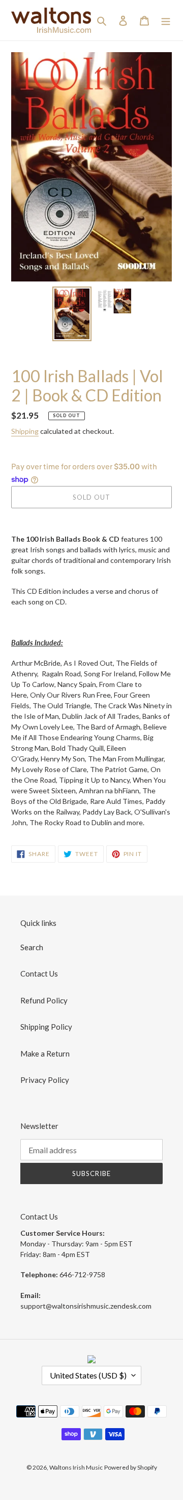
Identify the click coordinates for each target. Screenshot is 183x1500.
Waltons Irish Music (76, 1467)
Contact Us (39, 973)
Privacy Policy (44, 1079)
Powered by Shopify (130, 1467)
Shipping (25, 431)
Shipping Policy (46, 1026)
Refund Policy (44, 1000)
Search (31, 947)
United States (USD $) (88, 1375)
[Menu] (165, 20)
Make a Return (45, 1053)
